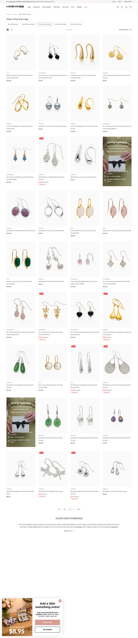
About (114, 1)
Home (8, 14)
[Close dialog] (60, 601)
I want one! (47, 622)
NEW (29, 7)
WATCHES (65, 7)
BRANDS (79, 7)
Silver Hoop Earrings (60, 24)
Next (78, 509)
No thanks (47, 630)
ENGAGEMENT (46, 7)
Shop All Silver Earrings (28, 24)
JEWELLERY (36, 7)
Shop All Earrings (13, 24)
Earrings (14, 14)
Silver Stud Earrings (76, 24)
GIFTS (73, 7)
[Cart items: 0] (131, 7)
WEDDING (57, 7)
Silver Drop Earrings (25, 14)
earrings (79, 527)
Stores (120, 1)
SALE (85, 7)
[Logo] (15, 7)
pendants (114, 527)
